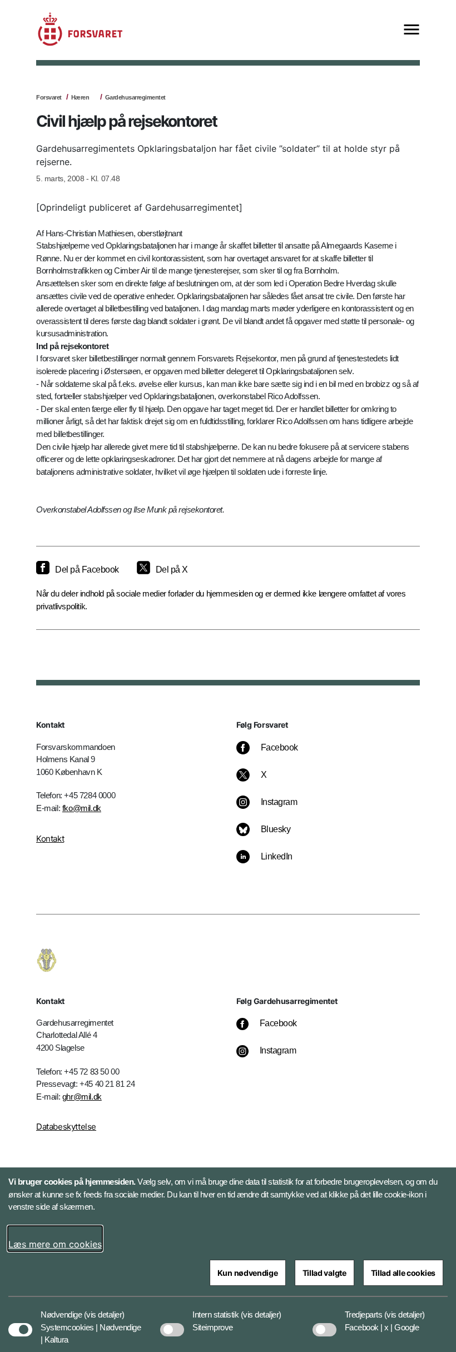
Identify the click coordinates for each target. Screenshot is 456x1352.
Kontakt (50, 838)
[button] (104, 1309)
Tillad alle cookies (403, 1273)
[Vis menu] (411, 30)
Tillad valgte (324, 1273)
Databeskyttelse (66, 1126)
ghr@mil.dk (82, 1096)
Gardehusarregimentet (135, 97)
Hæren (80, 97)
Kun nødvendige (247, 1273)
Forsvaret (49, 97)
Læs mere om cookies (55, 1244)
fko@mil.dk (81, 808)
